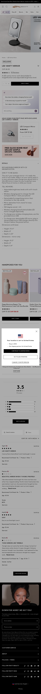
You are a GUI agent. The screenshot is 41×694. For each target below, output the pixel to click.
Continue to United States (20, 351)
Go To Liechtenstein (20, 356)
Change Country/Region (20, 362)
